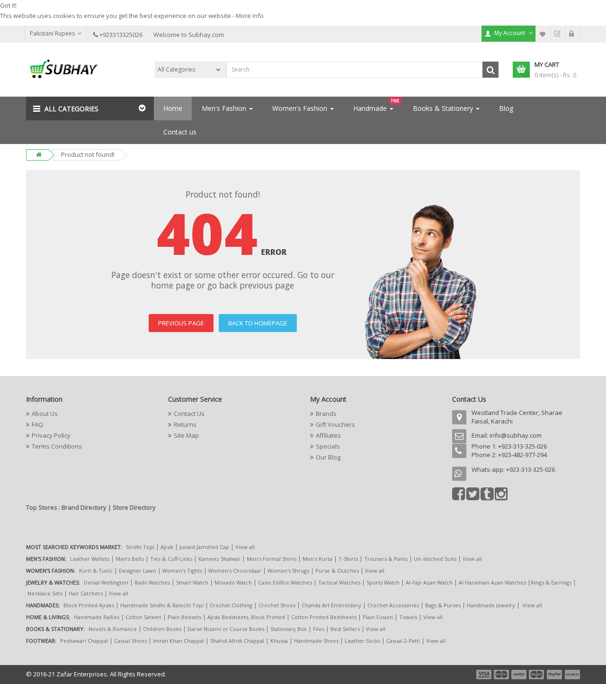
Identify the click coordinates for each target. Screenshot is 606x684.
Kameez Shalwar (219, 558)
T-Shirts (348, 558)
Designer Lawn (137, 570)
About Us (45, 413)
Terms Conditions (57, 446)
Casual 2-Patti (403, 640)
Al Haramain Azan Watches (492, 582)
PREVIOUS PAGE (181, 323)
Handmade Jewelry (491, 605)
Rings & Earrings (551, 582)
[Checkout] (557, 34)
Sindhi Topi (140, 546)
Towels (408, 617)
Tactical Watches (339, 582)
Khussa (279, 640)
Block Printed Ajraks (88, 605)
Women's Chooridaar (234, 570)
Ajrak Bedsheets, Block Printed (246, 617)
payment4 (537, 674)
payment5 (554, 674)
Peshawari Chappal (84, 640)
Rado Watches (152, 582)
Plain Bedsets (184, 617)
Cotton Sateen (143, 617)
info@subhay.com (516, 435)
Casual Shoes (130, 640)
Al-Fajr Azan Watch (429, 582)
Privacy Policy (51, 435)
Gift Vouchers (335, 424)
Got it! (8, 5)
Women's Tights (182, 570)
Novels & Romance (113, 628)
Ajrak (166, 546)
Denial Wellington (106, 582)
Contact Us (189, 413)
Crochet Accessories (393, 605)
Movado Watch (233, 582)
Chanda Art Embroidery (332, 605)
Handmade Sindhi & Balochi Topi (162, 605)
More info (250, 15)
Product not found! (88, 154)
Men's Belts (130, 558)
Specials (328, 446)
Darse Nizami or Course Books (225, 628)
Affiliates (328, 435)
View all (245, 546)
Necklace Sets (44, 593)
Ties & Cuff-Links (171, 558)
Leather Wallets (89, 558)
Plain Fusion (378, 617)
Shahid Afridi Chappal (237, 640)
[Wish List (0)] (543, 34)
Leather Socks (362, 640)
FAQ (37, 424)
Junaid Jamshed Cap (204, 546)
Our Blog (328, 457)
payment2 (501, 674)
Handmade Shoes (316, 640)
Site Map (186, 435)
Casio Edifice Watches (285, 582)
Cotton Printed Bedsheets (323, 617)
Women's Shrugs (288, 570)
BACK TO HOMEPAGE (257, 323)
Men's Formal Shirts (271, 558)
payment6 (571, 674)
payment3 (519, 674)
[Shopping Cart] (572, 34)
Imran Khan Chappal (178, 640)
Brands (326, 413)
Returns (185, 424)
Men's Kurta (317, 558)
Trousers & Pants (386, 558)
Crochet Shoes (276, 605)
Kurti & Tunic (96, 570)
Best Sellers (345, 628)
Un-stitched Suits (435, 558)
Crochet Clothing (231, 605)
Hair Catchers (86, 593)
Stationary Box (288, 628)
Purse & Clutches (337, 570)
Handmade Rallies (96, 617)
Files (318, 628)
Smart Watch (192, 582)
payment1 (484, 674)
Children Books (162, 628)
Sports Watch (383, 582)
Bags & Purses (443, 605)
